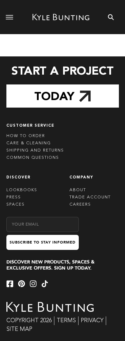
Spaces (15, 204)
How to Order (25, 136)
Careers (80, 204)
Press (13, 197)
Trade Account (90, 197)
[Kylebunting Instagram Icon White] (33, 283)
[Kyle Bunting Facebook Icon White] (9, 283)
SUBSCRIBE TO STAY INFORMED (43, 242)
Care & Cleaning (28, 143)
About (77, 190)
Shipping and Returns (35, 150)
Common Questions (32, 158)
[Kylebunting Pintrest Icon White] (21, 283)
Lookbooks (21, 190)
